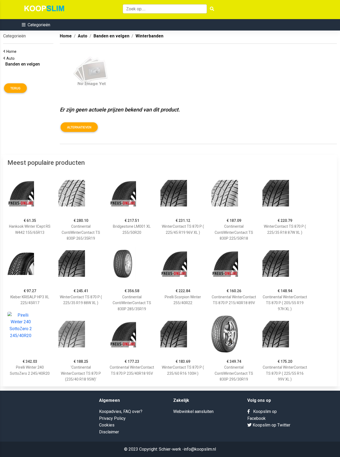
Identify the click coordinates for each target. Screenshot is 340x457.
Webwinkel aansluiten (193, 411)
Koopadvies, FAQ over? (120, 411)
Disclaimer (109, 431)
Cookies (106, 425)
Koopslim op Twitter (271, 425)
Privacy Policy (112, 418)
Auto (11, 58)
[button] (36, 24)
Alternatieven (79, 127)
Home (12, 51)
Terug (15, 88)
